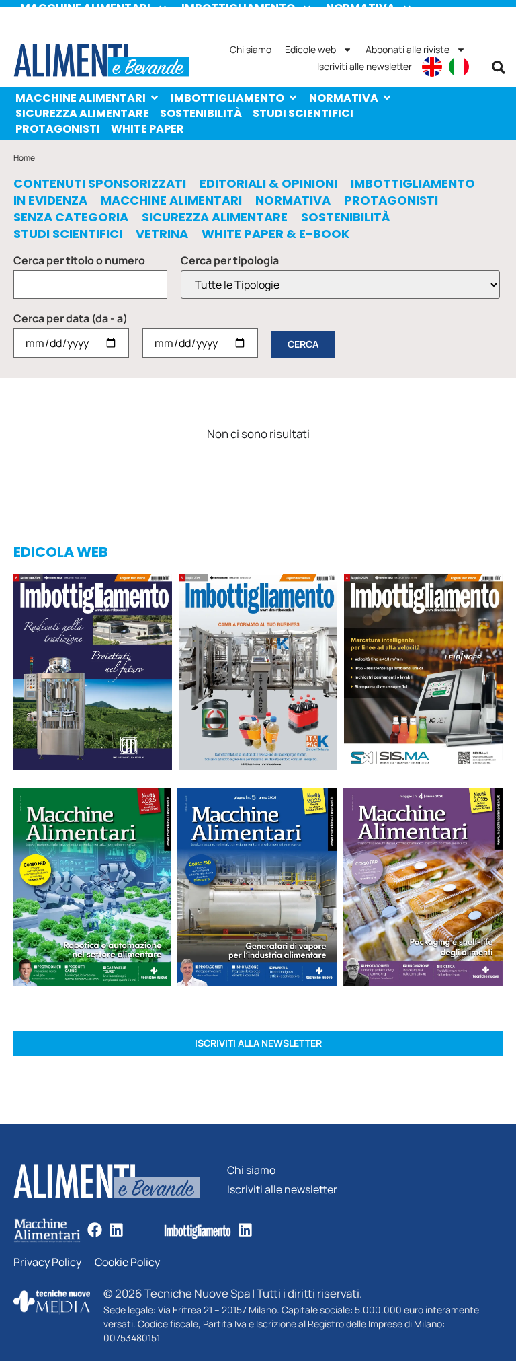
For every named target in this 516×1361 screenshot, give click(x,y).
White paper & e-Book (275, 234)
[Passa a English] (432, 67)
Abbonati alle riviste (407, 49)
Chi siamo (250, 49)
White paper (147, 129)
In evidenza (50, 200)
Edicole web (310, 49)
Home (24, 157)
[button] (498, 67)
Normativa (343, 98)
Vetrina (162, 234)
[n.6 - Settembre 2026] (92, 674)
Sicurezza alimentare (82, 113)
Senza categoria (70, 217)
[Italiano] (459, 67)
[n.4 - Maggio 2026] (423, 674)
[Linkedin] (116, 1229)
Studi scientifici (303, 113)
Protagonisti (57, 129)
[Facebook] (94, 1229)
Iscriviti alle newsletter (364, 66)
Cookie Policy (127, 1262)
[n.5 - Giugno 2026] (257, 889)
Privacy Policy (47, 1262)
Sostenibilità (201, 113)
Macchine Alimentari (80, 98)
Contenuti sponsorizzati (99, 183)
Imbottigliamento (227, 98)
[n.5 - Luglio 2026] (258, 674)
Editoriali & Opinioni (268, 183)
